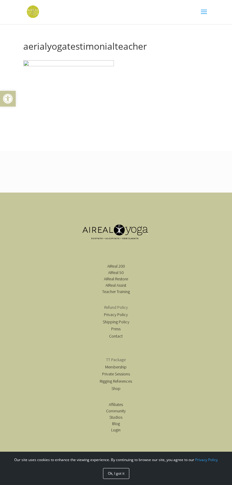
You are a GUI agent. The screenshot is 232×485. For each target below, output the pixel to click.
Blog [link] (116, 423)
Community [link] (116, 411)
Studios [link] (115, 417)
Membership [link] (116, 367)
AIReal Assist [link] (115, 285)
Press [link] (116, 329)
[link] (8, 99)
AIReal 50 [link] (116, 272)
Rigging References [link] (116, 381)
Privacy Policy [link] (116, 314)
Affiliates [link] (116, 404)
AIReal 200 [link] (116, 266)
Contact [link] (116, 336)
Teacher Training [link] (116, 291)
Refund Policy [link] (116, 307)
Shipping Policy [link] (116, 322)
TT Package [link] (116, 359)
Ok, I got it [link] (116, 473)
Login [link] (116, 430)
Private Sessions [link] (116, 374)
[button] (204, 15)
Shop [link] (116, 388)
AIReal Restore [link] (116, 279)
